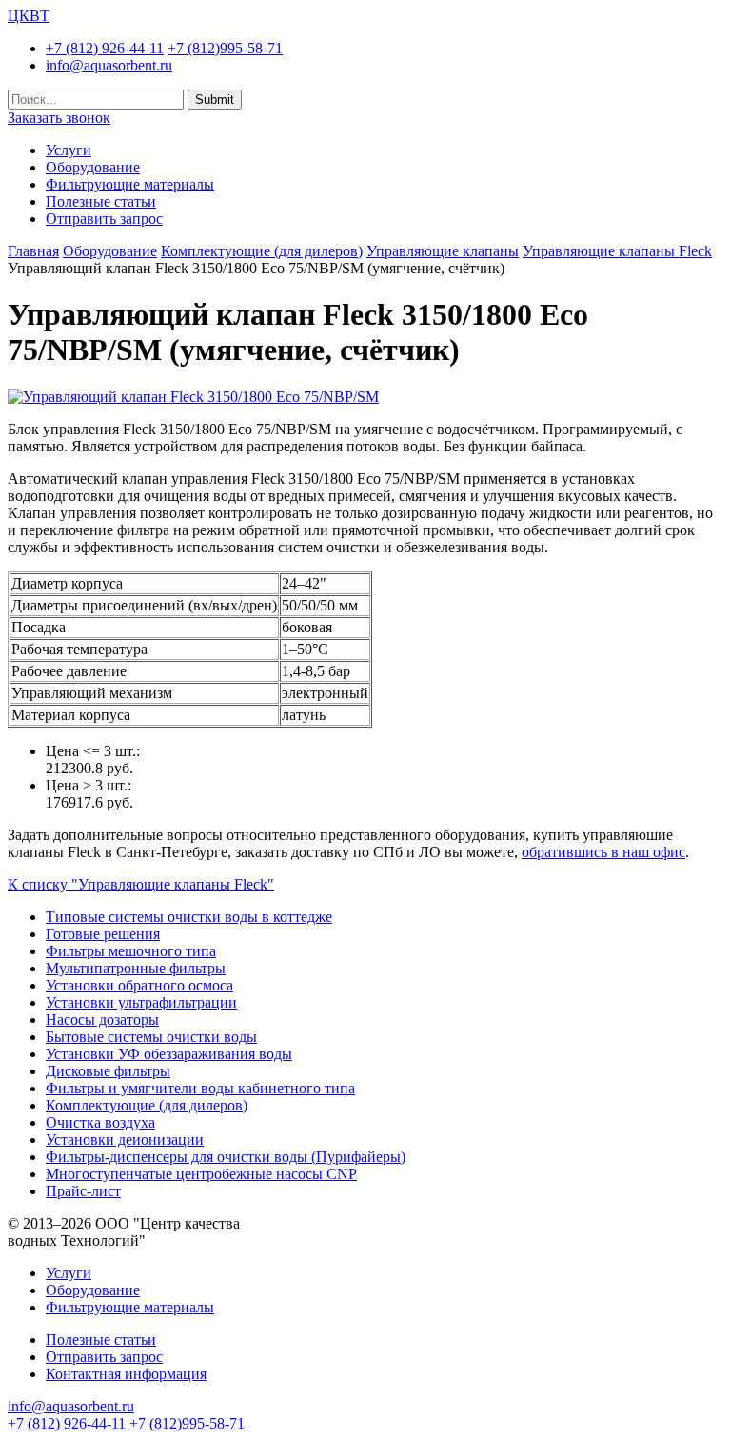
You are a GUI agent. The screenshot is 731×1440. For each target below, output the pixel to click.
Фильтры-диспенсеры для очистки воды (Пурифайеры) (225, 1157)
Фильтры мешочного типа (131, 951)
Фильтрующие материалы (130, 184)
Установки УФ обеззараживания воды (169, 1054)
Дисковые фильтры (108, 1071)
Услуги (68, 150)
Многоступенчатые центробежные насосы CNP (201, 1174)
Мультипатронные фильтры (136, 968)
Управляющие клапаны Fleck (617, 251)
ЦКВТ (28, 16)
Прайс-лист (83, 1191)
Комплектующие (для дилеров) (262, 251)
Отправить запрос (104, 218)
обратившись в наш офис (603, 852)
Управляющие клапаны (442, 251)
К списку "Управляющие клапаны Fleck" (141, 884)
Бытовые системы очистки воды (151, 1037)
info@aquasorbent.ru (109, 65)
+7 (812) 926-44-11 (105, 48)
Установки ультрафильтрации (141, 1002)
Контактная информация (126, 1374)
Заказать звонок (59, 118)
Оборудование (93, 167)
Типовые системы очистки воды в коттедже (189, 917)
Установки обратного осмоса (139, 985)
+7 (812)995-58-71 (225, 48)
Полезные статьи (101, 201)
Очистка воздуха (100, 1122)
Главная (33, 251)
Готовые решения (103, 934)
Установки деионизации (125, 1139)
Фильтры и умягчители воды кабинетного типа (200, 1088)
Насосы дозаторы (102, 1019)
